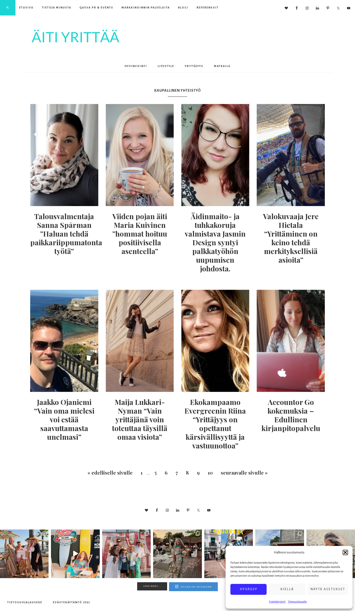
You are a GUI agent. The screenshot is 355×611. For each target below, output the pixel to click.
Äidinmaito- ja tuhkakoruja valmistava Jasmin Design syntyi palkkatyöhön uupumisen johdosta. (215, 242)
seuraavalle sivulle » (244, 472)
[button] (345, 552)
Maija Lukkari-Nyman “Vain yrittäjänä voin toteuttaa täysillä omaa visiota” (139, 419)
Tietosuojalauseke (297, 601)
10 (210, 472)
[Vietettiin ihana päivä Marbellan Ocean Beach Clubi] (24, 553)
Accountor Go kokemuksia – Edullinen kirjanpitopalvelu (291, 415)
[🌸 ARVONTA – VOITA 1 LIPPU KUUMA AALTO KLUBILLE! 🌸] (75, 553)
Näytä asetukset (327, 589)
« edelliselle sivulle (110, 472)
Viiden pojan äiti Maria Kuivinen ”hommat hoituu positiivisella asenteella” (139, 233)
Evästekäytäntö (277, 601)
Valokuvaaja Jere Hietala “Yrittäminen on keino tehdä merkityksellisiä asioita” (291, 238)
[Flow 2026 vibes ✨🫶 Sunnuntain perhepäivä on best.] (126, 553)
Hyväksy (248, 589)
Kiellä (287, 589)
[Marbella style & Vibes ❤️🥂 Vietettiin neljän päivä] (177, 553)
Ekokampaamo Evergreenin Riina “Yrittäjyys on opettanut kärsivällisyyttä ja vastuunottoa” (215, 423)
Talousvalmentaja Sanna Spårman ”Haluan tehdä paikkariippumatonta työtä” (66, 233)
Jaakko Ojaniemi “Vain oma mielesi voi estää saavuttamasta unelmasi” (64, 419)
